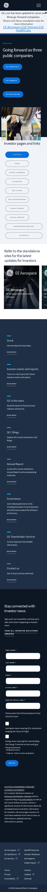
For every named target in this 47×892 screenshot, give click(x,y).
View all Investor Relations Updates (21, 632)
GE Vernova (30, 27)
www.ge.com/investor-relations (18, 796)
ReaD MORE (11, 519)
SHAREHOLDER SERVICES (24, 226)
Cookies (29, 875)
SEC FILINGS (17, 190)
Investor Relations (32, 854)
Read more (11, 352)
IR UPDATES (17, 181)
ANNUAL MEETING (17, 217)
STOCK (17, 163)
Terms (7, 870)
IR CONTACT (24, 235)
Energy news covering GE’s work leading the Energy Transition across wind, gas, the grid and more (22, 744)
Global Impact (31, 863)
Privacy (7, 875)
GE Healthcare (13, 94)
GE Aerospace (12, 27)
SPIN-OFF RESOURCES (17, 199)
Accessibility (11, 879)
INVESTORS (17, 154)
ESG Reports (29, 859)
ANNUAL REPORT (17, 208)
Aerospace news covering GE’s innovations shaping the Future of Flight (23, 730)
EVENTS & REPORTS (17, 172)
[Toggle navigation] (39, 5)
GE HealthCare (30, 29)
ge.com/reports (26, 800)
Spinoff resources (31, 850)
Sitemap (27, 879)
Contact (27, 870)
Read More (11, 447)
